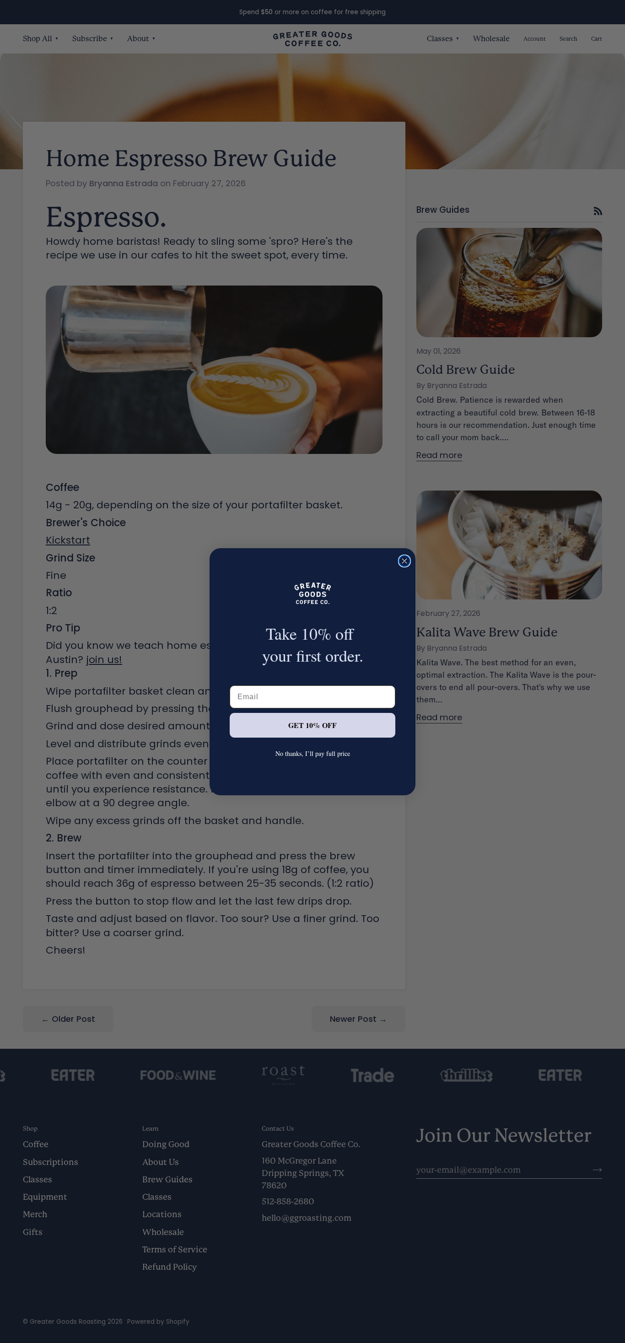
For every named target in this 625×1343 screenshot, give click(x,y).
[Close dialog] (404, 561)
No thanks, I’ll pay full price (312, 753)
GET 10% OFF (312, 725)
